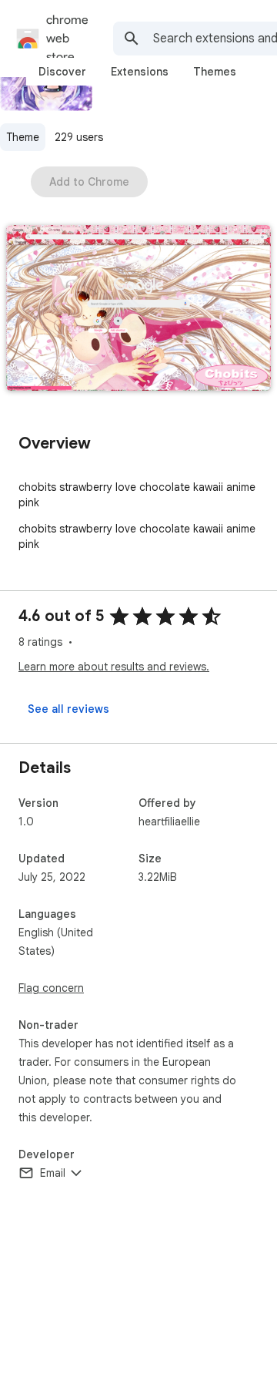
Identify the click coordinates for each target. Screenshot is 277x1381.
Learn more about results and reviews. (113, 667)
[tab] (62, 72)
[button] (138, 309)
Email (52, 1173)
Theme (22, 137)
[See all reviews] (68, 708)
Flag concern (51, 988)
